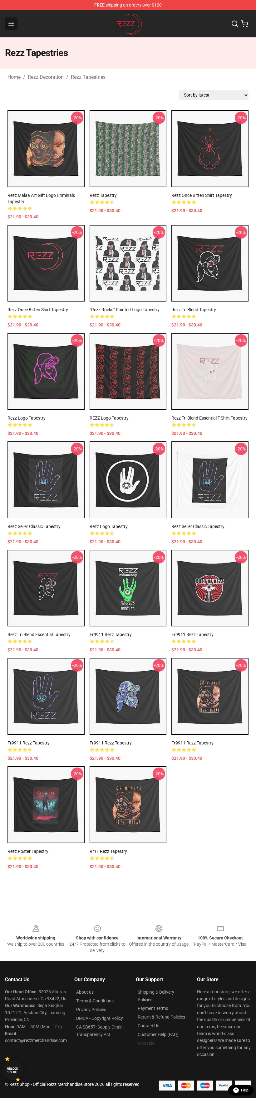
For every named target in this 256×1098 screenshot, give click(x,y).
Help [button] (245, 1090)
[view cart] (245, 23)
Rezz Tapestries (88, 77)
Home (14, 77)
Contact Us (148, 1025)
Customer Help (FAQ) (158, 1034)
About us (85, 992)
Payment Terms (153, 1008)
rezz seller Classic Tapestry (34, 526)
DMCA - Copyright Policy (99, 1018)
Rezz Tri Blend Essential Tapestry (39, 634)
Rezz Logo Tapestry (26, 418)
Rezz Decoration (46, 77)
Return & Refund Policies (161, 1017)
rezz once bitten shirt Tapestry (201, 195)
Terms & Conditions (95, 1000)
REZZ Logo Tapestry (109, 418)
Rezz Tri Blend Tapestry (193, 309)
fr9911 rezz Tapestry (111, 634)
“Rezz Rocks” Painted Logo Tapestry (125, 309)
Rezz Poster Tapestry (27, 851)
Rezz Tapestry (103, 195)
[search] (235, 23)
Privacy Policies (91, 1009)
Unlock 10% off (12, 1070)
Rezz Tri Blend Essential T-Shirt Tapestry (209, 418)
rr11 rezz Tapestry (108, 851)
